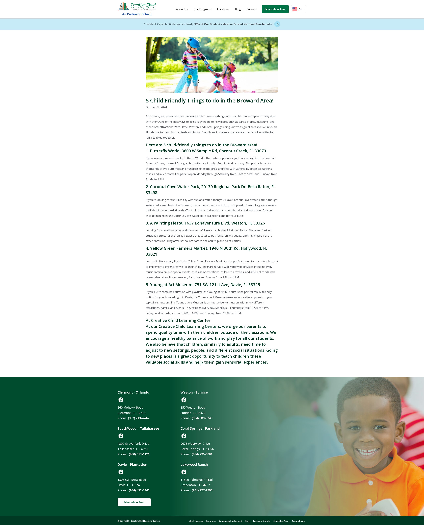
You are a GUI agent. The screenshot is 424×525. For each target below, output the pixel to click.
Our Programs (202, 9)
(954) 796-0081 (202, 454)
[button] (121, 400)
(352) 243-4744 (138, 418)
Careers (251, 9)
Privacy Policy (298, 521)
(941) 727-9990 (202, 490)
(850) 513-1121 (139, 454)
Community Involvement (230, 521)
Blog (238, 9)
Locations (223, 9)
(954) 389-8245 (202, 418)
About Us (182, 9)
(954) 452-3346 (139, 490)
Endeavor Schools (261, 521)
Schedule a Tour (275, 9)
